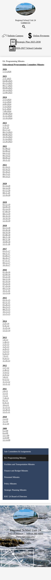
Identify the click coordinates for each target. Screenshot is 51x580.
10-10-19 (6, 218)
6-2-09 (5, 431)
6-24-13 (6, 354)
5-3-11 (5, 393)
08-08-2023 (7, 134)
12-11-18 (6, 244)
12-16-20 (6, 195)
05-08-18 (6, 235)
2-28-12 (6, 370)
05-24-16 (6, 284)
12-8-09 (6, 438)
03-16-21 (6, 169)
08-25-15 (6, 309)
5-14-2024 (7, 106)
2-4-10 (5, 419)
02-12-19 (6, 204)
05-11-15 (6, 302)
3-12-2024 (7, 102)
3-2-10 (5, 421)
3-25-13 (6, 347)
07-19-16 (6, 286)
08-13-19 (6, 214)
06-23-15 (6, 307)
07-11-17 (6, 260)
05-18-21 (6, 172)
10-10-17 (6, 265)
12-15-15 (6, 314)
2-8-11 (5, 391)
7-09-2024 (7, 111)
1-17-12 (6, 368)
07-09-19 (6, 211)
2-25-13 (6, 344)
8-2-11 (5, 400)
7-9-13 (5, 356)
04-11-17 (6, 253)
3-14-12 (6, 372)
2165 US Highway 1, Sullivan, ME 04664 (25, 533)
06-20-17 (6, 258)
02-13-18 (6, 228)
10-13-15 (6, 312)
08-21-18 (6, 237)
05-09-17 (6, 256)
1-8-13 (5, 340)
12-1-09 (6, 435)
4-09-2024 (7, 104)
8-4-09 (5, 433)
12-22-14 (6, 330)
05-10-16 (6, 281)
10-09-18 (6, 242)
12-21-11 (6, 412)
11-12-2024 (7, 116)
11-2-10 (6, 424)
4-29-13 (6, 349)
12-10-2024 (7, 118)
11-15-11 (6, 407)
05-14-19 (6, 209)
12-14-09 (6, 440)
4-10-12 (6, 375)
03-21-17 (6, 251)
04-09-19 (6, 207)
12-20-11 (6, 410)
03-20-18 (6, 230)
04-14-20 (6, 188)
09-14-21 (6, 176)
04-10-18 (6, 232)
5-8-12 (5, 377)
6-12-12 (6, 379)
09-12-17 (6, 263)
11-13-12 (6, 382)
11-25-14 (6, 328)
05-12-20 (6, 190)
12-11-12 (6, 384)
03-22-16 (6, 277)
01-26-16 (6, 272)
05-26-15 (6, 305)
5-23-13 (6, 351)
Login (25, 543)
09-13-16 (6, 288)
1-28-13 (6, 342)
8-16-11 (6, 403)
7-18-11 (6, 398)
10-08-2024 (7, 113)
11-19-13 (6, 361)
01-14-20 (6, 186)
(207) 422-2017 (28, 537)
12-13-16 (6, 293)
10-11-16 (6, 291)
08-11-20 (6, 193)
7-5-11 (5, 396)
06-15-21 (6, 174)
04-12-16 (6, 279)
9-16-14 (6, 326)
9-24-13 (6, 358)
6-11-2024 (7, 109)
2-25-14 (6, 323)
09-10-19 (6, 216)
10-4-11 (6, 405)
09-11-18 (6, 239)
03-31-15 (6, 300)
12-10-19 (6, 221)
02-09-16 (6, 274)
